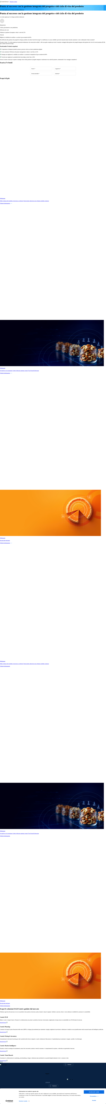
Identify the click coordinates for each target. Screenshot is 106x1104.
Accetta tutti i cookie (94, 1092)
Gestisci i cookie (23, 1101)
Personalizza (93, 1096)
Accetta (94, 1100)
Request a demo (13, 1)
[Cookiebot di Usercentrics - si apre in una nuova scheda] (9, 1101)
